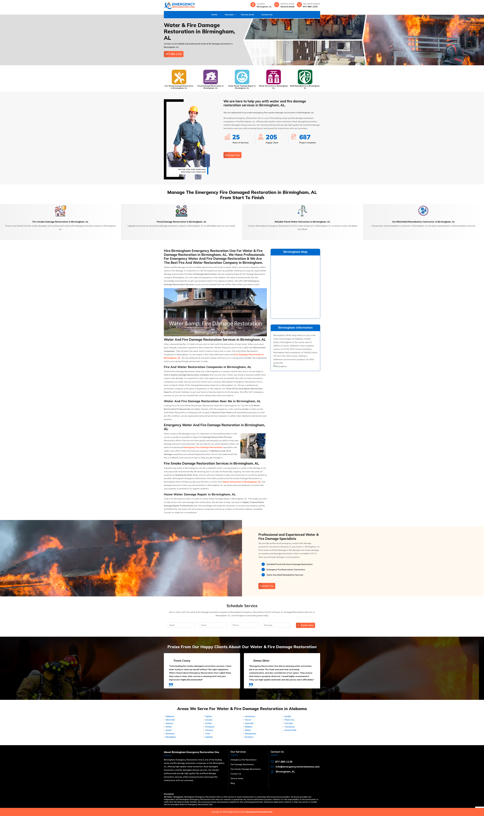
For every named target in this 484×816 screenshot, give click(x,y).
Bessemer (170, 733)
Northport (249, 737)
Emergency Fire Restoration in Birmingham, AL (305, 87)
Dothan (208, 723)
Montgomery (250, 733)
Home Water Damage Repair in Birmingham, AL (210, 87)
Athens (169, 727)
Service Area (247, 14)
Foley (207, 733)
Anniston (169, 723)
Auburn (169, 730)
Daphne (208, 716)
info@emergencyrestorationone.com (298, 766)
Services (229, 14)
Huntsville (249, 723)
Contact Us (267, 14)
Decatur (208, 720)
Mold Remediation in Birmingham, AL (273, 87)
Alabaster (170, 716)
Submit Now (307, 625)
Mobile (248, 730)
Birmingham (171, 737)
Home (214, 14)
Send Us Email (287, 6)
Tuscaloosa (289, 727)
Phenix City (289, 720)
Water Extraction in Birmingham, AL (242, 87)
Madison (248, 727)
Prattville (288, 723)
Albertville (170, 720)
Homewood (250, 716)
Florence (209, 730)
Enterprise (209, 727)
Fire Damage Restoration (242, 764)
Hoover (248, 720)
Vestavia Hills (290, 730)
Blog (233, 783)
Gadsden (209, 737)
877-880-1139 (310, 6)
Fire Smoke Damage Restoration (246, 769)
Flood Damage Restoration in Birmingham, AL (179, 87)
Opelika (287, 716)
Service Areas (237, 778)
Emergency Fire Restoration (243, 759)
